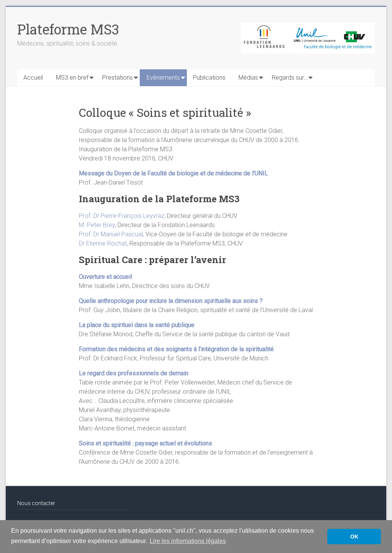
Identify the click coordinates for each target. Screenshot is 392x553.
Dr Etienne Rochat (103, 243)
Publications (209, 77)
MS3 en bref (72, 77)
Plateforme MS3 (68, 29)
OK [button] (354, 536)
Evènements (163, 77)
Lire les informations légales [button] (188, 541)
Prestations (117, 77)
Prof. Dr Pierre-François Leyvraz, (123, 215)
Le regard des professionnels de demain (133, 373)
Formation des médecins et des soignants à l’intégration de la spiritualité (176, 349)
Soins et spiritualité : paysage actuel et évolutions (145, 443)
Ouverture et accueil (105, 276)
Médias (248, 77)
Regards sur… (289, 77)
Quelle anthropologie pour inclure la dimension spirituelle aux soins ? (171, 300)
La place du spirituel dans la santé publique (136, 325)
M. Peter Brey (97, 225)
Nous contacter (36, 503)
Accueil (33, 77)
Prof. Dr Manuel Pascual (111, 234)
